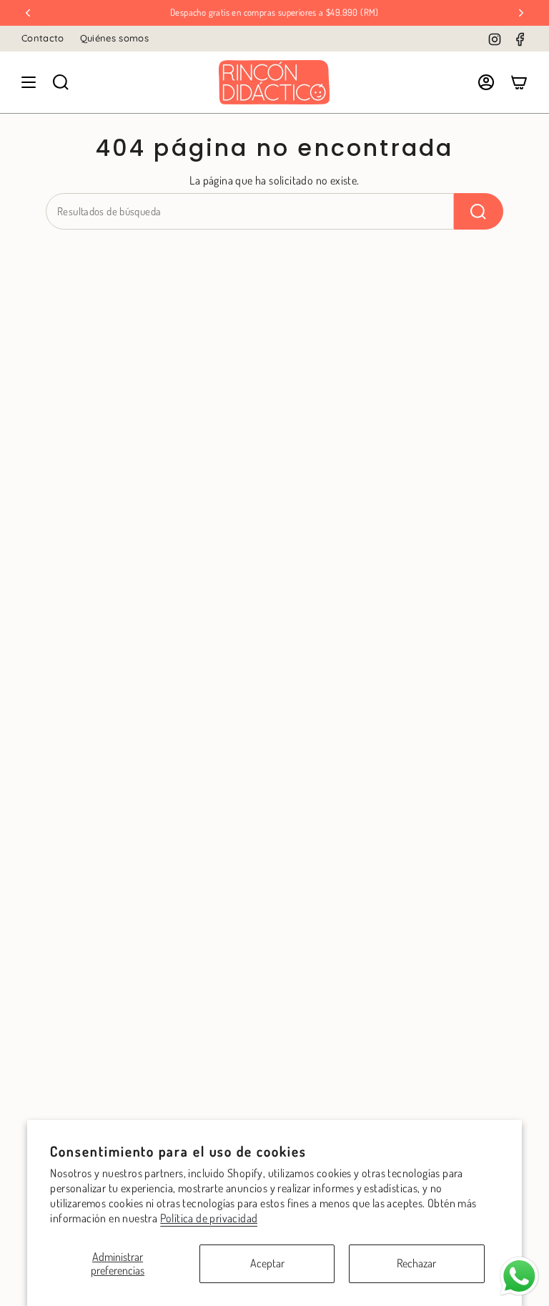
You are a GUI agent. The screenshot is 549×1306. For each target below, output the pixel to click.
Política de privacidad (209, 1218)
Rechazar (416, 1263)
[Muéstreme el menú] (28, 82)
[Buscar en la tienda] (478, 211)
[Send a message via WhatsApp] (519, 1276)
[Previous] (27, 12)
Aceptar (267, 1263)
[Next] (521, 12)
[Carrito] (519, 82)
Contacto (42, 38)
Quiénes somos (114, 38)
